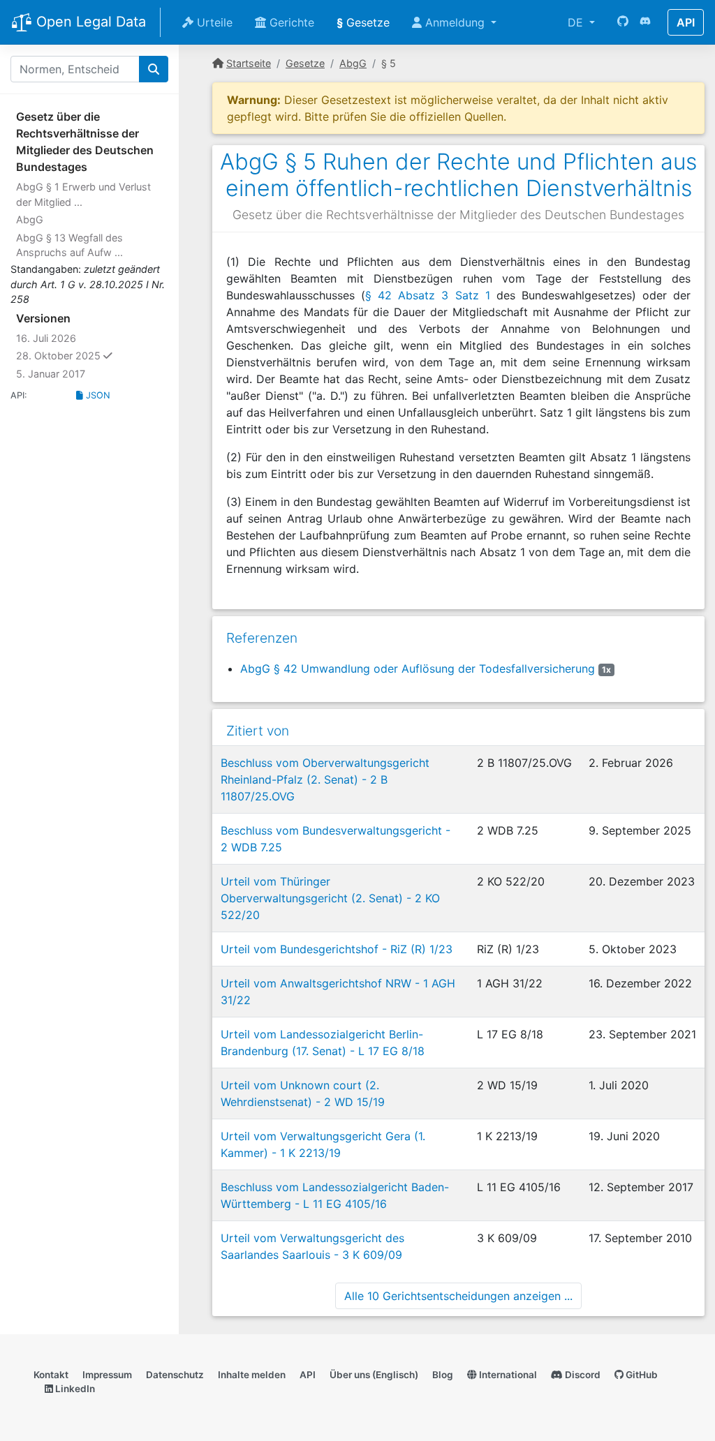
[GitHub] (623, 22)
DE (577, 22)
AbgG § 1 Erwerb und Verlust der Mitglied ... (83, 194)
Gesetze (363, 22)
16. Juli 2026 (46, 338)
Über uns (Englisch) (374, 1374)
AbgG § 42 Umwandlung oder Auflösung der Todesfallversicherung (417, 668)
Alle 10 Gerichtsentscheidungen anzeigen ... (458, 1296)
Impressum (107, 1374)
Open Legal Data (89, 21)
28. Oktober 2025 (91, 355)
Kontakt (51, 1374)
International (507, 1374)
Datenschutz (175, 1374)
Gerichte (290, 22)
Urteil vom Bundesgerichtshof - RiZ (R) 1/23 (336, 949)
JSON (96, 395)
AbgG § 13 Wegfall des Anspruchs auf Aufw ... (69, 245)
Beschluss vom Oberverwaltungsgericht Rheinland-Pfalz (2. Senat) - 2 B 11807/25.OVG (325, 779)
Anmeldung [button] (455, 22)
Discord (581, 1374)
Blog (442, 1374)
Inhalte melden (252, 1374)
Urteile (213, 22)
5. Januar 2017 (50, 374)
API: (18, 395)
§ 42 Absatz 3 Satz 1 (427, 295)
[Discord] (645, 22)
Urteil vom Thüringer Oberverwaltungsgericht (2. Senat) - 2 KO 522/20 (330, 898)
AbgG (29, 219)
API (686, 22)
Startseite (248, 63)
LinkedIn (74, 1388)
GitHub (641, 1374)
